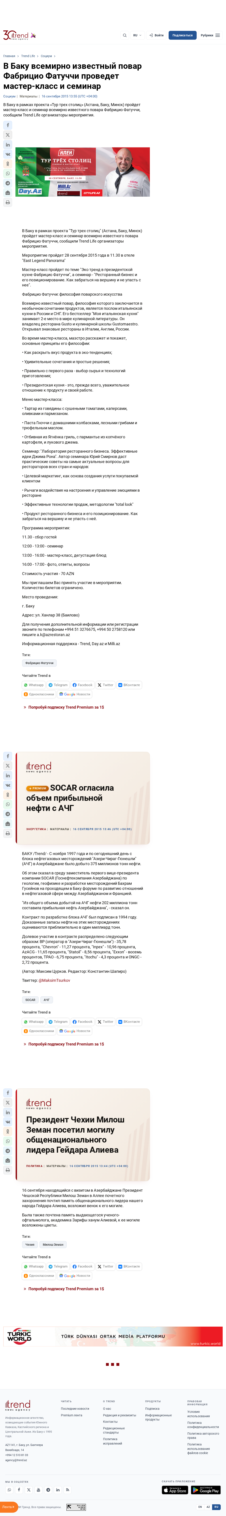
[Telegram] (48, 1490)
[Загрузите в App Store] (175, 1490)
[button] (8, 125)
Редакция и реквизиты (119, 1415)
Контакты (110, 1421)
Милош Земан (53, 1244)
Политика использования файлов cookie (198, 1449)
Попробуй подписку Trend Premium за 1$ (66, 707)
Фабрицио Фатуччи (39, 663)
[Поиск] (124, 35)
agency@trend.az (16, 1460)
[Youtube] (38, 1490)
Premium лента (71, 1415)
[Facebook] (19, 1490)
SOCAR (30, 1000)
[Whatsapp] (9, 1490)
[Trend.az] (19, 35)
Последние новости (75, 1408)
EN (200, 1507)
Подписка (152, 1408)
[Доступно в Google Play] (206, 1490)
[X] (29, 1490)
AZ (208, 1507)
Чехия (29, 1244)
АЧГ (47, 1000)
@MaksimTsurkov (54, 980)
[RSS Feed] (68, 1490)
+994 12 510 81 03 (16, 1455)
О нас (107, 1408)
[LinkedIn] (58, 1490)
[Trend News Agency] (17, 1405)
